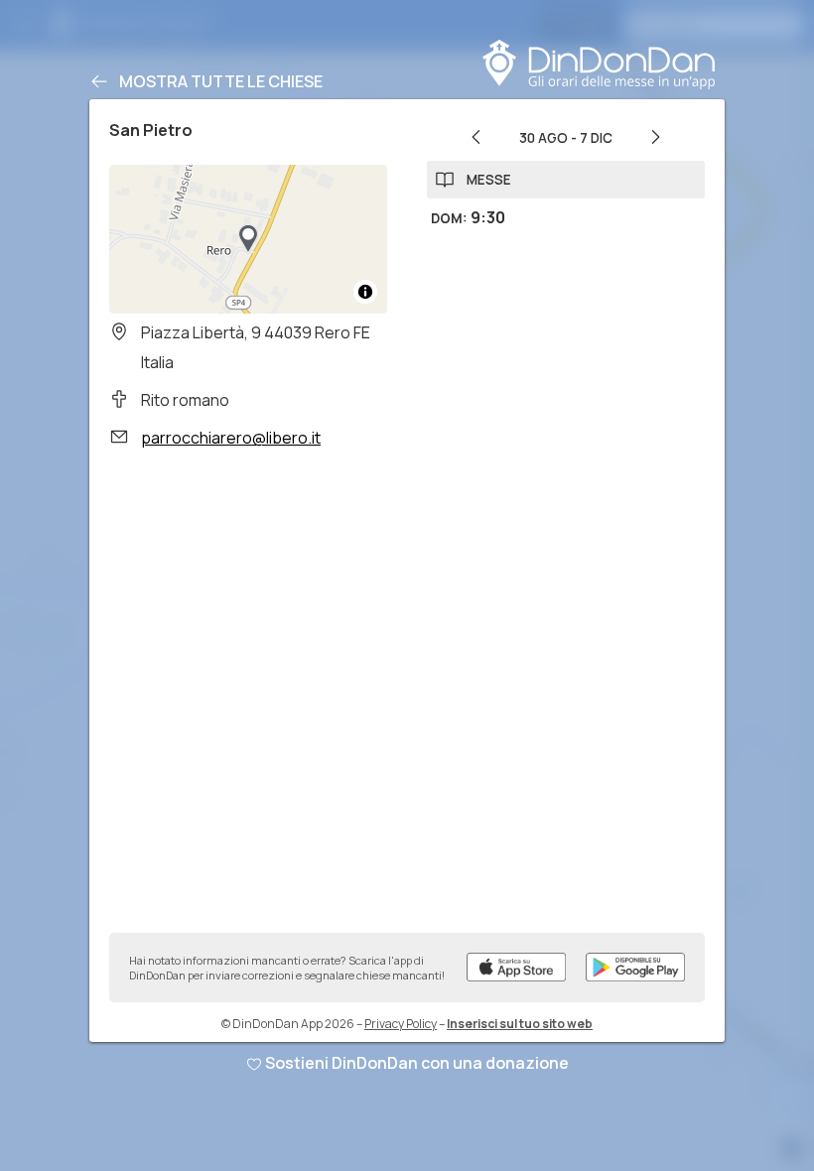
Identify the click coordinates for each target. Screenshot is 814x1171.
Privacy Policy (400, 1023)
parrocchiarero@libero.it (231, 438)
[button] (248, 239)
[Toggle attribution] (365, 292)
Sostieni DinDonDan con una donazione (417, 1063)
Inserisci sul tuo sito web (520, 1023)
